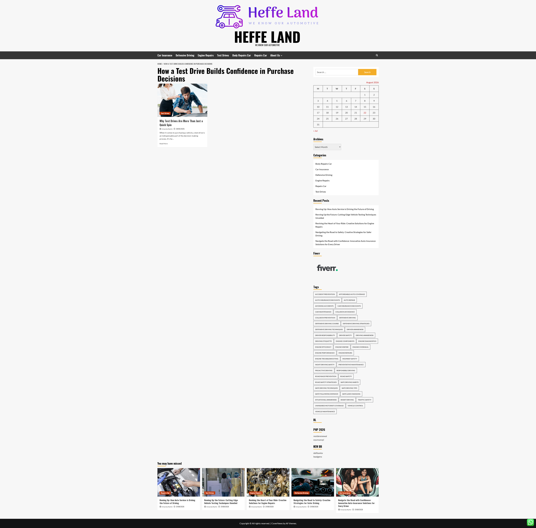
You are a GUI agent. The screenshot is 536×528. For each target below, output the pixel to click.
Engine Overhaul (360, 347)
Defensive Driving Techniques (329, 329)
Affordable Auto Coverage (352, 294)
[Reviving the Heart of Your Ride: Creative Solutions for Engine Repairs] (268, 482)
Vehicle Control (355, 406)
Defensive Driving (185, 55)
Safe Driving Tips (349, 388)
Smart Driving (347, 400)
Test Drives (223, 55)
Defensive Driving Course (327, 323)
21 (355, 112)
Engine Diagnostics (367, 341)
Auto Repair (349, 300)
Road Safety (346, 376)
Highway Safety (349, 359)
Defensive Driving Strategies (356, 323)
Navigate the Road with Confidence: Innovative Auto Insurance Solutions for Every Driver (345, 243)
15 (365, 106)
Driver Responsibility (325, 335)
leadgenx (317, 456)
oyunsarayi (318, 439)
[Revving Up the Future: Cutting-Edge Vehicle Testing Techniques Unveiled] (223, 482)
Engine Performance (325, 353)
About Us (275, 55)
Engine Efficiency (323, 347)
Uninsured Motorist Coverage (329, 406)
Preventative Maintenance (351, 365)
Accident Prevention (325, 294)
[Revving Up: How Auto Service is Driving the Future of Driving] (178, 482)
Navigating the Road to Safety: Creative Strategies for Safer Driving (343, 234)
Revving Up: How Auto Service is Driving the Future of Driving (344, 209)
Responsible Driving (346, 370)
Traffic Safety (364, 400)
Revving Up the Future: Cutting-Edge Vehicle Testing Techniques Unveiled (345, 216)
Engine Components (345, 341)
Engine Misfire (342, 347)
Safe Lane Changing (351, 394)
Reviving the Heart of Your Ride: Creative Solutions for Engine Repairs (344, 225)
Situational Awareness (326, 400)
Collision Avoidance (345, 312)
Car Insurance (164, 55)
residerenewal (320, 436)
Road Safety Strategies (326, 382)
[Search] (377, 55)
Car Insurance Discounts (349, 306)
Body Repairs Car (241, 55)
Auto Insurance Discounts (327, 300)
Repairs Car (260, 55)
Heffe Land (267, 36)
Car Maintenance (323, 312)
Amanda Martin (167, 129)
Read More (164, 144)
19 (337, 112)
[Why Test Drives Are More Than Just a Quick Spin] (182, 100)
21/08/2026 (180, 506)
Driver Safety (345, 335)
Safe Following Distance (326, 394)
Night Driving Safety (324, 365)
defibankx (318, 453)
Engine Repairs (206, 55)
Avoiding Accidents (324, 306)
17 (318, 112)
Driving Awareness (364, 335)
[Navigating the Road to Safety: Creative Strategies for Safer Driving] (312, 482)
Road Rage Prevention (325, 376)
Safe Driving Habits (349, 382)
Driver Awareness (355, 329)
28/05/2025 (180, 129)
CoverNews (277, 523)
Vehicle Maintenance (325, 411)
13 (346, 106)
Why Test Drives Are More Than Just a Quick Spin (181, 123)
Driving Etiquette (323, 341)
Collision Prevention (325, 318)
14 (355, 106)
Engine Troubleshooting (326, 359)
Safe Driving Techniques (326, 388)
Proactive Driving (323, 370)
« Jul (315, 130)
